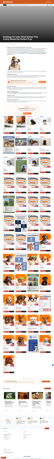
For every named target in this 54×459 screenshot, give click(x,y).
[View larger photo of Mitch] (13, 336)
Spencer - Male (43, 246)
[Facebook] (4, 452)
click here (13, 54)
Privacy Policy (25, 438)
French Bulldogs (31, 49)
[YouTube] (7, 452)
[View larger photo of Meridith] (25, 315)
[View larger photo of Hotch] (13, 275)
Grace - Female (6, 368)
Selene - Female (43, 287)
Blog (5, 33)
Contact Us (24, 437)
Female (18, 149)
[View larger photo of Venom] (25, 295)
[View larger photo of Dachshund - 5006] (37, 157)
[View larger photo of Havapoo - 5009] (25, 137)
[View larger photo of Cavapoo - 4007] (25, 177)
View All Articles (47, 388)
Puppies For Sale (25, 435)
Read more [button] (29, 424)
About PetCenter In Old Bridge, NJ (27, 434)
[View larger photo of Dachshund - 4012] (13, 215)
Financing (24, 436)
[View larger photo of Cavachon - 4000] (50, 215)
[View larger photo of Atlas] (13, 295)
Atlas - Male (6, 307)
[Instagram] (6, 452)
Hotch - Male (6, 287)
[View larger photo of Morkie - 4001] (37, 215)
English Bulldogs (37, 49)
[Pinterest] (10, 452)
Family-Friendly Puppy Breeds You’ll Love (23, 402)
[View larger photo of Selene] (50, 275)
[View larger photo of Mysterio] (37, 295)
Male (29, 149)
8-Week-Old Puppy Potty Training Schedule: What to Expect (36, 403)
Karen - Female (6, 327)
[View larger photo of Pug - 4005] (50, 157)
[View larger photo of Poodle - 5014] (25, 117)
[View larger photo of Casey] (37, 315)
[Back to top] (50, 428)
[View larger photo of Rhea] (25, 275)
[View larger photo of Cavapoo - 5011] (37, 117)
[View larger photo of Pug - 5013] (13, 117)
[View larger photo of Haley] (37, 254)
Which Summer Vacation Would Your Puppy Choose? (9, 402)
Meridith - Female (19, 327)
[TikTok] (13, 452)
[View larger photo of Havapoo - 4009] (50, 177)
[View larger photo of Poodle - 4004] (13, 177)
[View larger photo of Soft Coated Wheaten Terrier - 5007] (50, 137)
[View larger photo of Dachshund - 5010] (37, 137)
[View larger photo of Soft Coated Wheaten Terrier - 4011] (37, 196)
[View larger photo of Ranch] (50, 336)
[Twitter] (9, 452)
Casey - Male (30, 327)
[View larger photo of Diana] (13, 254)
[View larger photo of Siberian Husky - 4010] (50, 196)
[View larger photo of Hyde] (25, 336)
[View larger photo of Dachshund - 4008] (25, 196)
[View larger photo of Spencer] (50, 234)
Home (4, 33)
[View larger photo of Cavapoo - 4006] (37, 177)
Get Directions (6, 439)
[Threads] (11, 452)
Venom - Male (18, 307)
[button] (15, 421)
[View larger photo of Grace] (13, 356)
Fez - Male (42, 327)
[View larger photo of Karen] (13, 315)
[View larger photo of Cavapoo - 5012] (50, 117)
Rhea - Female (19, 287)
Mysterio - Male (31, 307)
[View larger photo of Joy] (50, 254)
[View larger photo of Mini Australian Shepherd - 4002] (25, 234)
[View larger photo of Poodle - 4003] (13, 234)
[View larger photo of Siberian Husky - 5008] (13, 157)
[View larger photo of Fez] (50, 315)
